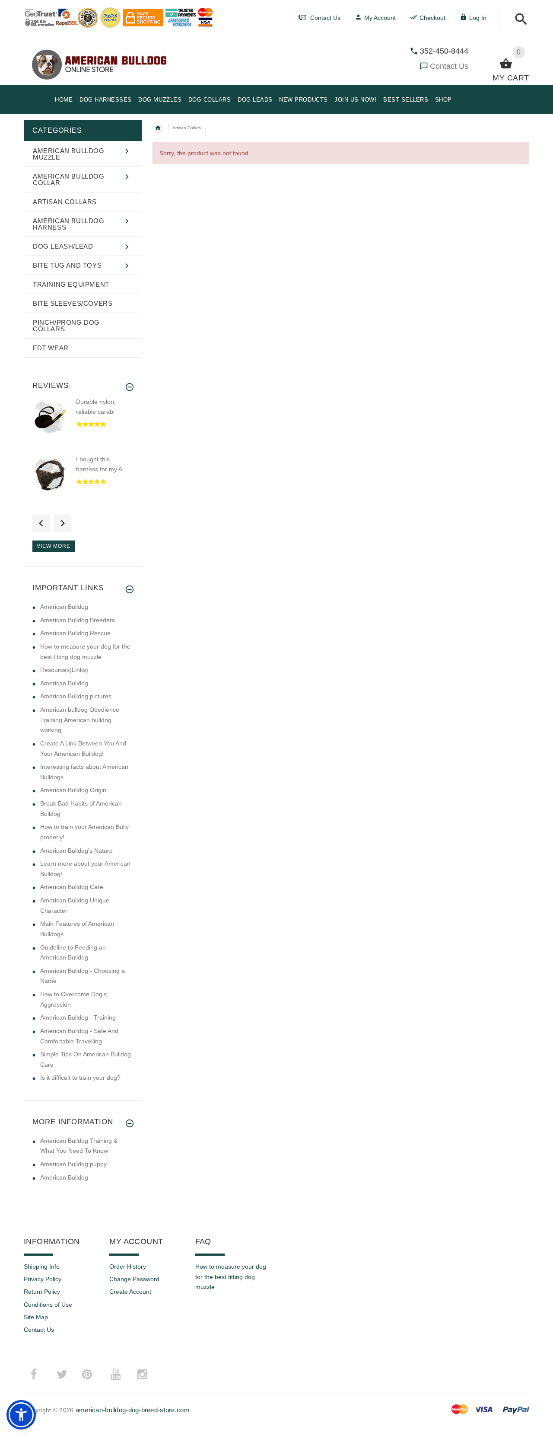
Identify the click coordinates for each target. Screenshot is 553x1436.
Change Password (134, 1279)
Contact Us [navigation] (325, 17)
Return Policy (42, 1291)
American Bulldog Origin (73, 790)
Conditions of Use (48, 1304)
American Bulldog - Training (78, 1017)
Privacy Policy (42, 1279)
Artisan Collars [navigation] (186, 127)
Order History (127, 1266)
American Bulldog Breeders (77, 620)
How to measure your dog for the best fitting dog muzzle (230, 1276)
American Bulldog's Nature (76, 850)
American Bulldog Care (71, 886)
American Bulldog (64, 606)
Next (62, 523)
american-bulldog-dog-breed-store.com (133, 1410)
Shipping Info (42, 1266)
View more (53, 546)
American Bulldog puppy (73, 1164)
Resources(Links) (64, 669)
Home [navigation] (158, 128)
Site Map (36, 1317)
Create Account (130, 1291)
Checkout (432, 17)
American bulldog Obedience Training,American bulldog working (79, 719)
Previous (41, 523)
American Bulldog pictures (75, 696)
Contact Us (449, 66)
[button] (518, 19)
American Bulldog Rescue (75, 633)
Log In (477, 17)
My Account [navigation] (380, 17)
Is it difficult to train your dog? (80, 1077)
